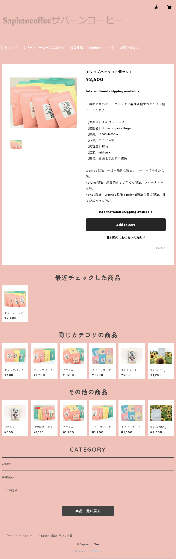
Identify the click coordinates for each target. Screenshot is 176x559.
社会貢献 (76, 48)
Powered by (83, 551)
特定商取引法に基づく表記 (56, 535)
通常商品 (8, 477)
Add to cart (125, 225)
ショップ (11, 48)
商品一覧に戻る (88, 511)
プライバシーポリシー (19, 535)
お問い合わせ (129, 48)
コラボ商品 (10, 490)
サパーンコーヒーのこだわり (43, 48)
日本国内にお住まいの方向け (125, 238)
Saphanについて (101, 48)
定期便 (6, 464)
